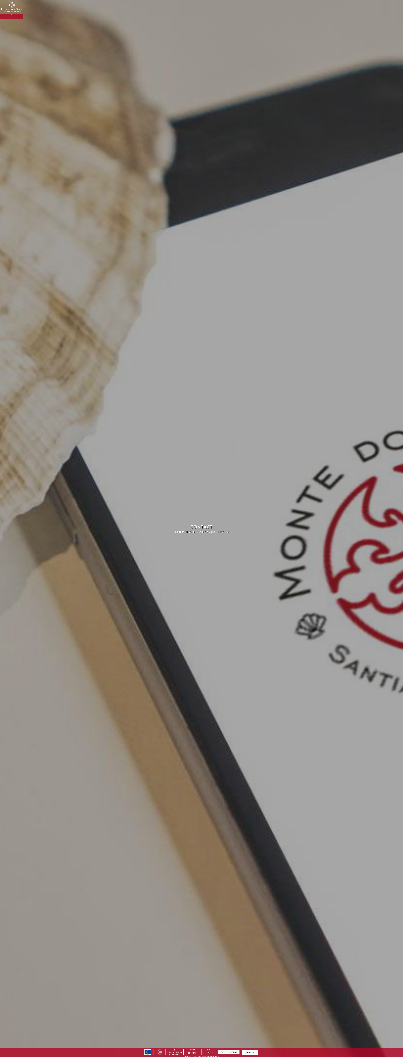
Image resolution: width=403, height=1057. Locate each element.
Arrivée (192, 1050)
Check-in (250, 1052)
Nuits (208, 1050)
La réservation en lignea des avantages (174, 1053)
